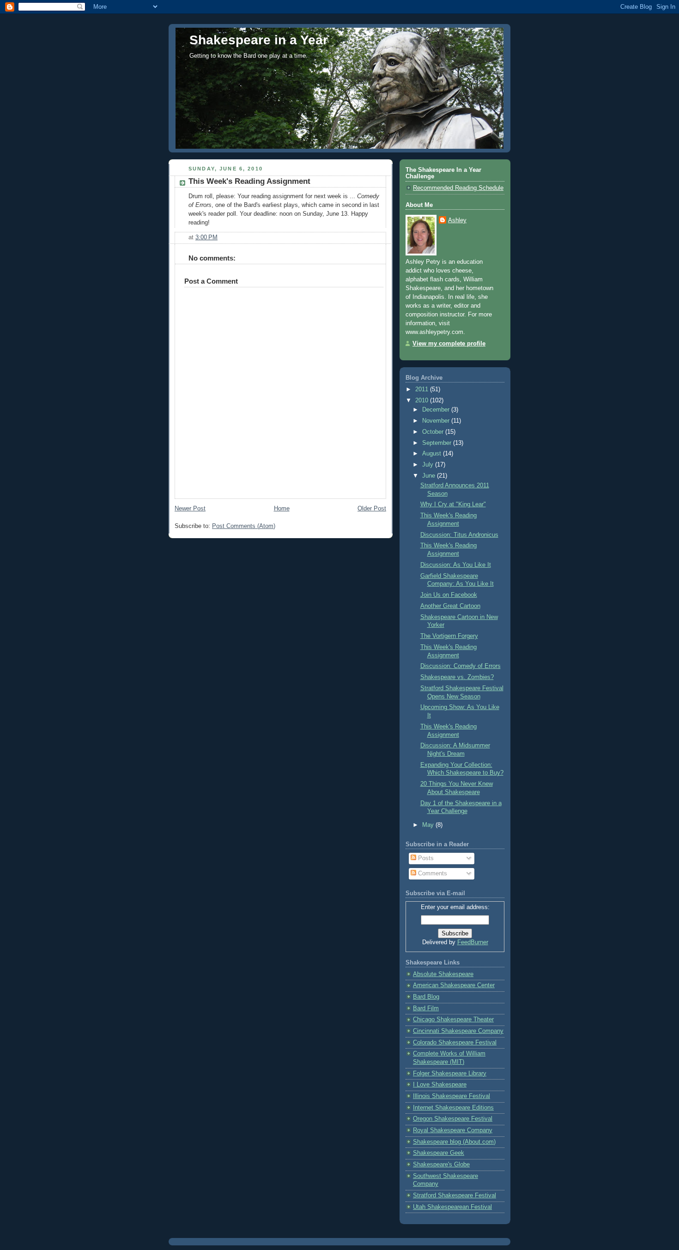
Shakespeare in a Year (258, 39)
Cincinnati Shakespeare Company (458, 1031)
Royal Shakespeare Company (452, 1130)
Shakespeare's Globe (441, 1164)
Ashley (457, 220)
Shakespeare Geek (438, 1153)
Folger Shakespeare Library (449, 1073)
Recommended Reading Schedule (458, 188)
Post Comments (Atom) (243, 526)
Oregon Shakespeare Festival (452, 1119)
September (437, 443)
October (433, 432)
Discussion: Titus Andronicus (459, 535)
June (429, 476)
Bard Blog (426, 997)
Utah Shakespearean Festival (452, 1207)
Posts (425, 858)
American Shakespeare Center (454, 985)
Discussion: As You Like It (455, 565)
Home (282, 508)
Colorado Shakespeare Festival (455, 1042)
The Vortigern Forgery (449, 636)
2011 (422, 389)
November (436, 421)
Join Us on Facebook (448, 595)
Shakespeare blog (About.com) (454, 1142)
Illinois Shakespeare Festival (451, 1096)
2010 (422, 400)
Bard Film (426, 1008)
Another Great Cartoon (450, 606)
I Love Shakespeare (440, 1084)
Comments (431, 873)
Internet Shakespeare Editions (453, 1107)
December (436, 410)
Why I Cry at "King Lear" (453, 504)
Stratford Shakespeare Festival (454, 1195)
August (432, 453)
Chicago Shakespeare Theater (453, 1019)
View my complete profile (448, 343)
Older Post (372, 508)
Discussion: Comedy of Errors (460, 666)
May (429, 825)
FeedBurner (472, 942)
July (428, 464)
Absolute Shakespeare (443, 974)
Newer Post (190, 508)
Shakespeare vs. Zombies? (457, 677)
